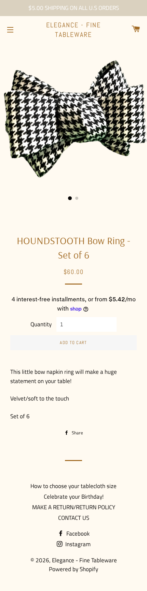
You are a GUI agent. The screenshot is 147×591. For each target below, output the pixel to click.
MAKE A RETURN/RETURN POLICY (73, 507)
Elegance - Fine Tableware (73, 30)
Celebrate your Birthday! (74, 496)
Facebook (77, 533)
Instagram (77, 544)
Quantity (41, 324)
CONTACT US (73, 517)
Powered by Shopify (73, 569)
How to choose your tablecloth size (73, 486)
